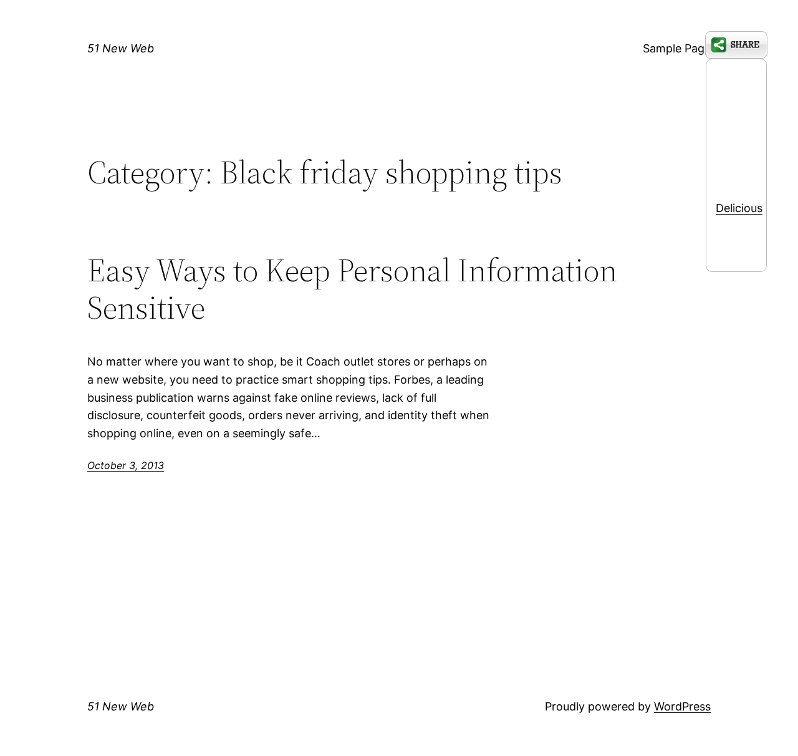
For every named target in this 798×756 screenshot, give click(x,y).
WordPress (682, 706)
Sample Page (677, 48)
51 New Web (120, 48)
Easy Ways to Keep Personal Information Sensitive (352, 288)
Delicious (739, 208)
